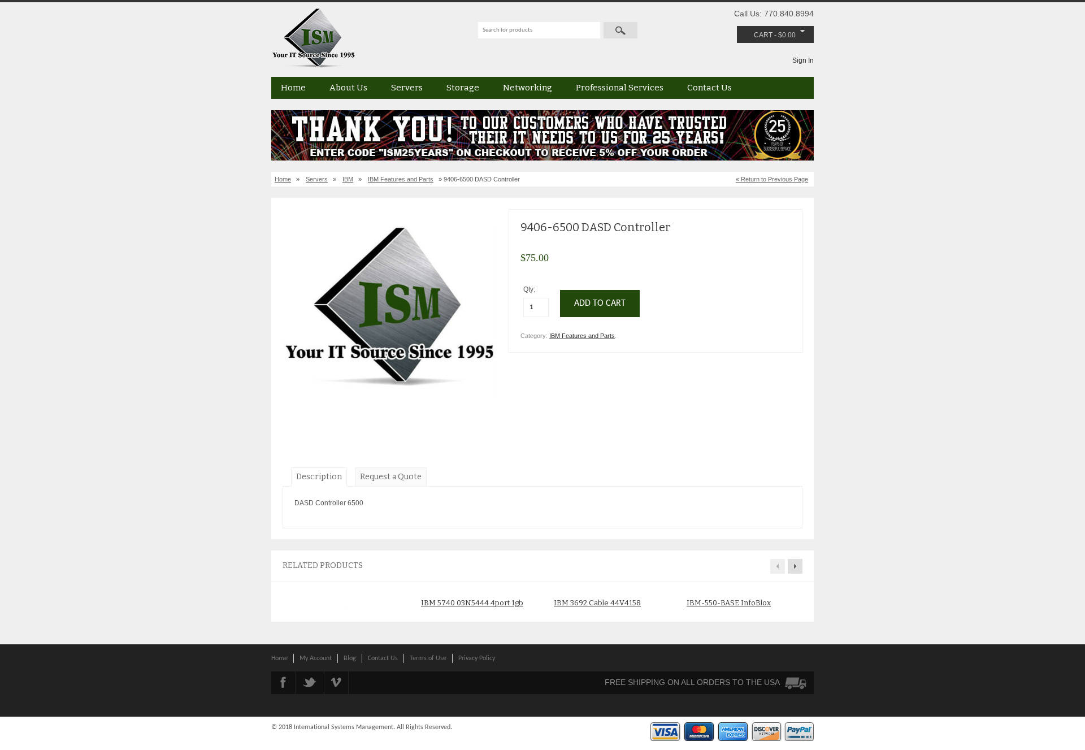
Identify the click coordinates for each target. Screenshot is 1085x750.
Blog (350, 658)
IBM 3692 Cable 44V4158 (597, 603)
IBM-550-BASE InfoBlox (729, 603)
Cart (763, 35)
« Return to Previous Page (772, 179)
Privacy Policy (476, 658)
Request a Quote (391, 477)
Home (293, 88)
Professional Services (619, 88)
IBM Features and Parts (400, 179)
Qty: (530, 289)
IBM (347, 179)
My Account (316, 658)
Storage (462, 88)
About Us (348, 88)
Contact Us (709, 88)
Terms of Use (428, 658)
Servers (407, 88)
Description (319, 477)
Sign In (803, 60)
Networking (527, 88)
